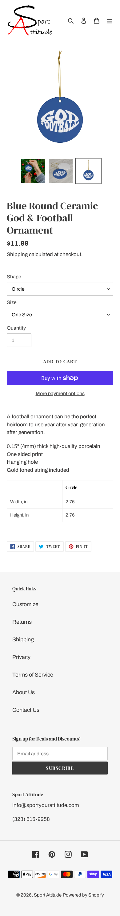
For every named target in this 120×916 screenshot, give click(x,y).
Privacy (21, 657)
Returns (22, 622)
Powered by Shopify (83, 895)
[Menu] (109, 20)
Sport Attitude (48, 895)
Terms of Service (32, 675)
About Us (23, 692)
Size (12, 302)
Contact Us (25, 710)
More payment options (60, 393)
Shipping (17, 254)
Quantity (16, 328)
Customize (25, 604)
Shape (14, 276)
